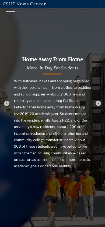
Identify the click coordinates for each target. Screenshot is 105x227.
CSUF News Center (24, 3)
